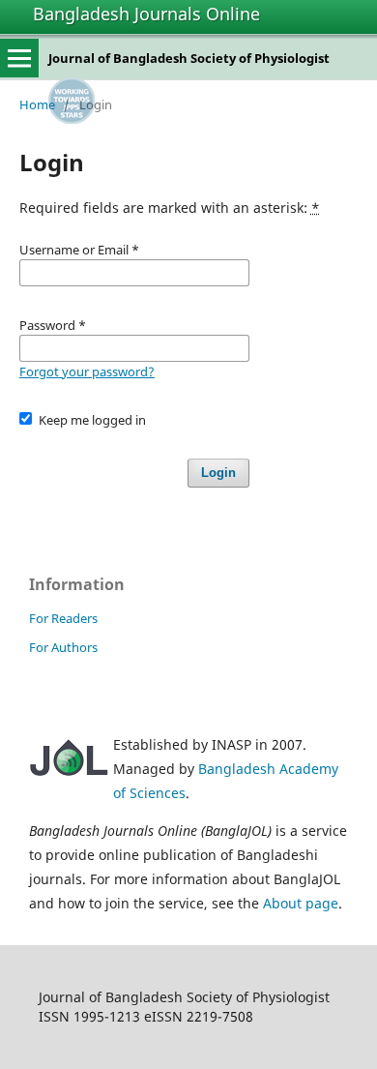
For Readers (63, 618)
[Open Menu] (19, 58)
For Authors (63, 647)
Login (218, 472)
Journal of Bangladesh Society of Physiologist (189, 58)
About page (300, 903)
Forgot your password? (87, 371)
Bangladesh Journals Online (146, 13)
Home (37, 104)
